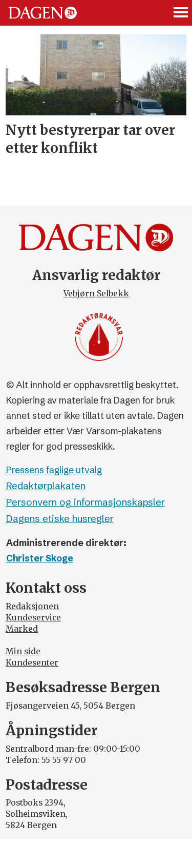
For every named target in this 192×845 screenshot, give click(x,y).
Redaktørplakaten (46, 486)
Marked (22, 629)
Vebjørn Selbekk (96, 293)
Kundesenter (32, 663)
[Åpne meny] (181, 13)
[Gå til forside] (43, 12)
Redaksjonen (32, 606)
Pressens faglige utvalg (54, 470)
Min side (23, 651)
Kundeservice (33, 617)
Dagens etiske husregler (60, 519)
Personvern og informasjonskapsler (85, 502)
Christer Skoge (39, 558)
